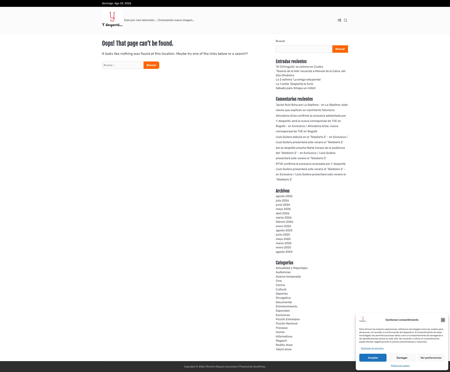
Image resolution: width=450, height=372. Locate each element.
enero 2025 (283, 247)
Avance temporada (288, 276)
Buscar (280, 41)
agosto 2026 (284, 196)
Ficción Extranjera (288, 319)
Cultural (281, 289)
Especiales (283, 310)
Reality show (284, 345)
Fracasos (282, 327)
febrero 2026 (284, 221)
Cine (279, 280)
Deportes (282, 293)
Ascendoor (231, 366)
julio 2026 (282, 200)
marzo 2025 (284, 243)
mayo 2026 (283, 209)
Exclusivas (283, 315)
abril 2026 (282, 213)
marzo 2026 (284, 217)
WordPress (259, 366)
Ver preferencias (431, 357)
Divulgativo (283, 297)
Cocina (280, 285)
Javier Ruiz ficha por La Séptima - (298, 104)
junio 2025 (283, 234)
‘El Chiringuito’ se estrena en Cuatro (299, 66)
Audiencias (283, 272)
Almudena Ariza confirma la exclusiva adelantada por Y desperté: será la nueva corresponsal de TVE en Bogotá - (311, 121)
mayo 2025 (283, 239)
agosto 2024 (284, 251)
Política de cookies (400, 365)
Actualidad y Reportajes (291, 268)
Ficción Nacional (286, 323)
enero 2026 (283, 226)
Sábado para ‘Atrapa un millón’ (296, 88)
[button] (443, 320)
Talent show (284, 349)
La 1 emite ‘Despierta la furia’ (295, 84)
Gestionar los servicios (372, 348)
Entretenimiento (286, 306)
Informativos (284, 336)
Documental (284, 302)
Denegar (402, 357)
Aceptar (373, 357)
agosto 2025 (284, 230)
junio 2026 (283, 204)
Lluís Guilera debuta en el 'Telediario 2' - (302, 137)
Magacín (281, 340)
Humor (280, 332)
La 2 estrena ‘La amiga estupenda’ (298, 79)
